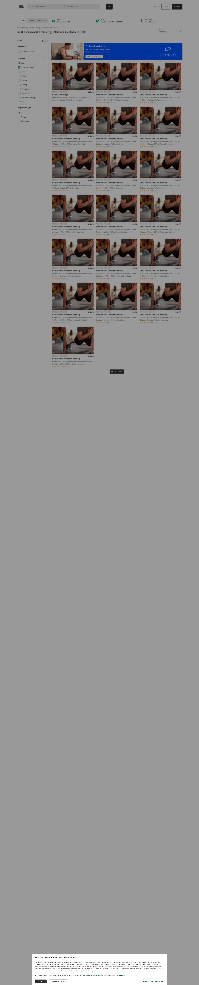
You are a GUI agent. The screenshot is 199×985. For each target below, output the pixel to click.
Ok (40, 981)
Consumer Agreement (93, 975)
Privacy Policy (120, 975)
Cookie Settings (58, 981)
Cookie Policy (159, 981)
